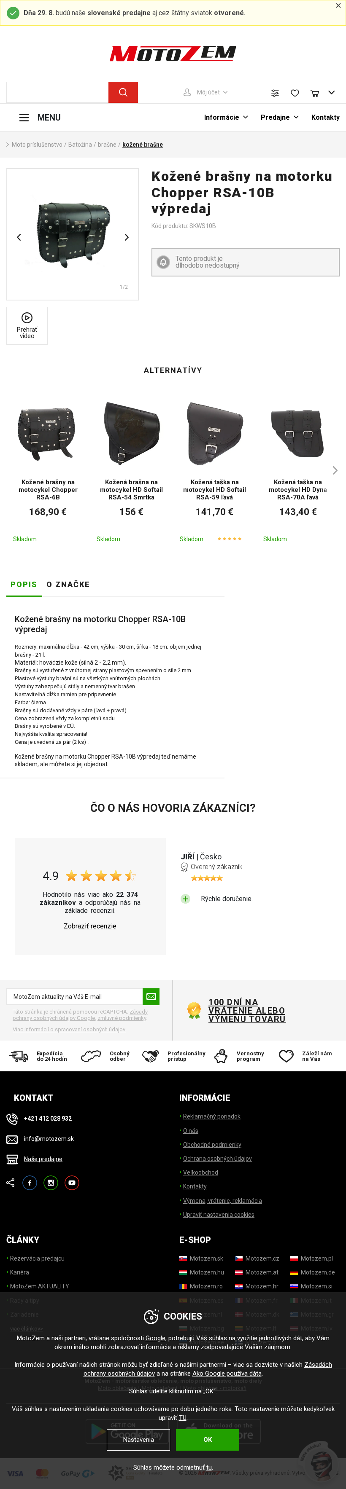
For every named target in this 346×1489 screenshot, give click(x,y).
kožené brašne (142, 145)
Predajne (275, 117)
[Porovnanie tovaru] (275, 93)
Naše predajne (43, 1159)
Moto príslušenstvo (37, 145)
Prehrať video (27, 333)
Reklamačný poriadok (212, 1116)
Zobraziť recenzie (90, 926)
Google (155, 1338)
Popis (24, 584)
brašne (107, 145)
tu (209, 1467)
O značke (68, 584)
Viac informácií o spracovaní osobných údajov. (69, 1029)
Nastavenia (138, 1439)
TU (183, 1418)
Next (126, 237)
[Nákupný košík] (318, 92)
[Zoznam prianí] (295, 93)
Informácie (221, 117)
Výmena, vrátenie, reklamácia (222, 1200)
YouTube (72, 1179)
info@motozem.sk (49, 1139)
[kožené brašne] (72, 234)
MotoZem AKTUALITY (39, 1286)
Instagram (50, 1179)
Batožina (80, 145)
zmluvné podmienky (121, 1018)
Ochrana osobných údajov (217, 1158)
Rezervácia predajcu (37, 1258)
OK (207, 1439)
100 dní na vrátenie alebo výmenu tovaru (247, 1010)
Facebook (29, 1179)
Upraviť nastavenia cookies (218, 1214)
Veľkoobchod (200, 1172)
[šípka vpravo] (331, 470)
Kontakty (325, 117)
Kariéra (19, 1272)
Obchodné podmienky (212, 1144)
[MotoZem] (173, 53)
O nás (190, 1130)
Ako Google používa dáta (227, 1373)
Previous (18, 237)
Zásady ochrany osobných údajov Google (80, 1015)
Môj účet (208, 92)
